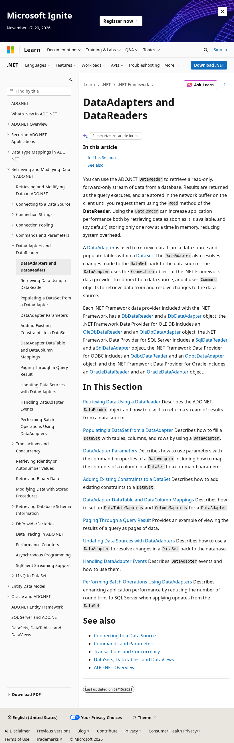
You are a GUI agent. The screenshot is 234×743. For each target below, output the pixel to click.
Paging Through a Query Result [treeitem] (44, 371)
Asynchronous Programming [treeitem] (43, 555)
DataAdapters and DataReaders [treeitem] (38, 266)
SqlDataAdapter (113, 348)
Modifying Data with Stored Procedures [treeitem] (42, 492)
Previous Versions (53, 731)
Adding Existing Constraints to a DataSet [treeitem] (44, 329)
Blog (81, 731)
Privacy (131, 731)
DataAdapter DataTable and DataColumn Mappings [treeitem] (43, 350)
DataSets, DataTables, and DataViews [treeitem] (36, 631)
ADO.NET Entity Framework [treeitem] (37, 607)
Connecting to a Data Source (125, 635)
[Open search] (205, 50)
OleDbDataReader (102, 332)
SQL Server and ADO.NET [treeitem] (35, 617)
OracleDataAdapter (168, 372)
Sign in (220, 49)
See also (95, 165)
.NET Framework (133, 84)
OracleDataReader (110, 372)
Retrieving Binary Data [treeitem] (37, 478)
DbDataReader (138, 316)
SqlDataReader (211, 340)
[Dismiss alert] (222, 11)
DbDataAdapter (185, 316)
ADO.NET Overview (114, 667)
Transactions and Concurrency (127, 651)
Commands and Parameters (124, 643)
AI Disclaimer (17, 731)
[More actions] (224, 84)
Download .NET (209, 65)
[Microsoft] (10, 50)
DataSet (144, 255)
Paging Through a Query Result (117, 520)
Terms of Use (17, 739)
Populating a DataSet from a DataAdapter (128, 430)
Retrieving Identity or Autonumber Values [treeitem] (36, 464)
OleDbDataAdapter (160, 332)
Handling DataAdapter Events (115, 561)
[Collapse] (71, 79)
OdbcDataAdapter (204, 356)
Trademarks (47, 739)
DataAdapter (101, 247)
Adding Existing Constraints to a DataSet (126, 479)
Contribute (107, 731)
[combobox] (39, 91)
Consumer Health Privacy (173, 731)
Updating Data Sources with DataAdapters (129, 541)
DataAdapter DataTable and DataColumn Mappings (138, 500)
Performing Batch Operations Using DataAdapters (137, 582)
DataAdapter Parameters (110, 451)
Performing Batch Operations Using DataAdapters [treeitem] (37, 426)
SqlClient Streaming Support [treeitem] (43, 565)
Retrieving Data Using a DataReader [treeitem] (43, 284)
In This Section (102, 157)
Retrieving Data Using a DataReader (122, 402)
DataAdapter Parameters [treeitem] (44, 315)
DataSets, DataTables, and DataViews (134, 659)
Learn (89, 84)
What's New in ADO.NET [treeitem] (34, 114)
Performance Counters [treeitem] (37, 544)
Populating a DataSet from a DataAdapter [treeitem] (46, 301)
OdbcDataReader (149, 356)
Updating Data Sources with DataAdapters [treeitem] (43, 388)
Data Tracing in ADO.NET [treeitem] (39, 534)
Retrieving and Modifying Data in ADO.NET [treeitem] (40, 190)
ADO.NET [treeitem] (20, 103)
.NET (106, 84)
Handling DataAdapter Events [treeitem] (42, 405)
